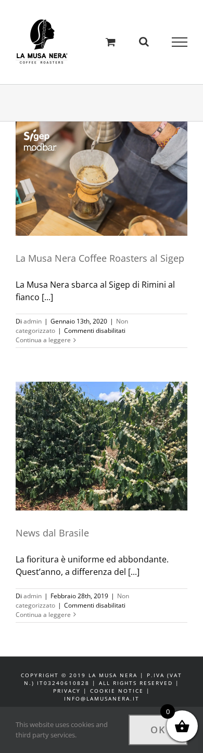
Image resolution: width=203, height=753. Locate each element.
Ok (158, 729)
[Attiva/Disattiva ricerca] (144, 41)
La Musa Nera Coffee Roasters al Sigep (93, 163)
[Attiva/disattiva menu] (179, 42)
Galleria (110, 163)
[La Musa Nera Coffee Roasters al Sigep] (101, 179)
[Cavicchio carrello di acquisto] (111, 41)
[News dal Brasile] (101, 446)
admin (32, 321)
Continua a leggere (43, 339)
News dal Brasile (93, 436)
